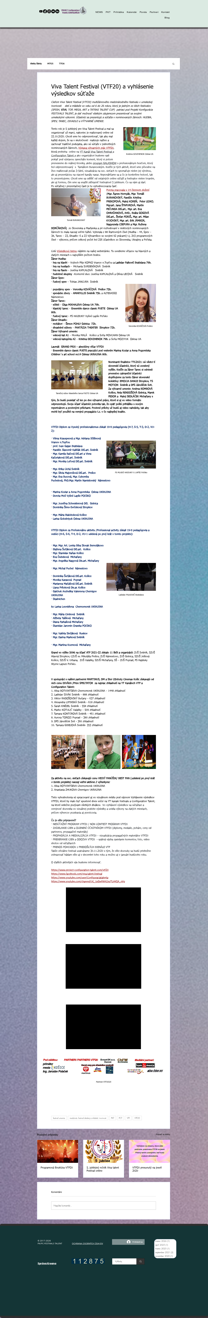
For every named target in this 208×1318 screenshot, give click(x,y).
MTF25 (50, 64)
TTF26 (62, 64)
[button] (173, 64)
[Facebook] (45, 11)
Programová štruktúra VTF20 (57, 1168)
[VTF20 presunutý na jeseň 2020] (149, 1151)
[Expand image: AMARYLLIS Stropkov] (68, 752)
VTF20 (137, 1118)
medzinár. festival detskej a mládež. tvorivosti (88, 1118)
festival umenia (59, 1118)
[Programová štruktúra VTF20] (57, 1151)
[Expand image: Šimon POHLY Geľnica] (104, 752)
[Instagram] (49, 11)
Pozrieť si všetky (163, 1134)
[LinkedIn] (57, 11)
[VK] (53, 11)
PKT (112, 1118)
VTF (128, 1118)
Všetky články (36, 64)
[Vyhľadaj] (140, 1261)
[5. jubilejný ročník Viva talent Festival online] (103, 1151)
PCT (120, 1118)
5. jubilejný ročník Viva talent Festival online (103, 1169)
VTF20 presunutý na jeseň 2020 (147, 1169)
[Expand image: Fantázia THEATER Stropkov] (139, 752)
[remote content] (103, 910)
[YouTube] (41, 11)
